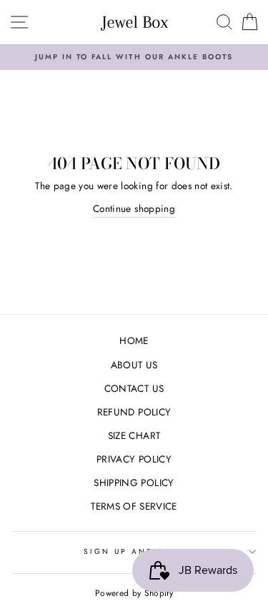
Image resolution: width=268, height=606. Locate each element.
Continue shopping (134, 208)
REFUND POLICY (134, 412)
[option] (134, 57)
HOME (133, 340)
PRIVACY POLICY (134, 459)
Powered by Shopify (134, 593)
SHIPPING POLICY (134, 482)
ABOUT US (134, 365)
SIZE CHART (134, 435)
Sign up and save (134, 551)
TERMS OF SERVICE (134, 506)
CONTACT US (134, 388)
